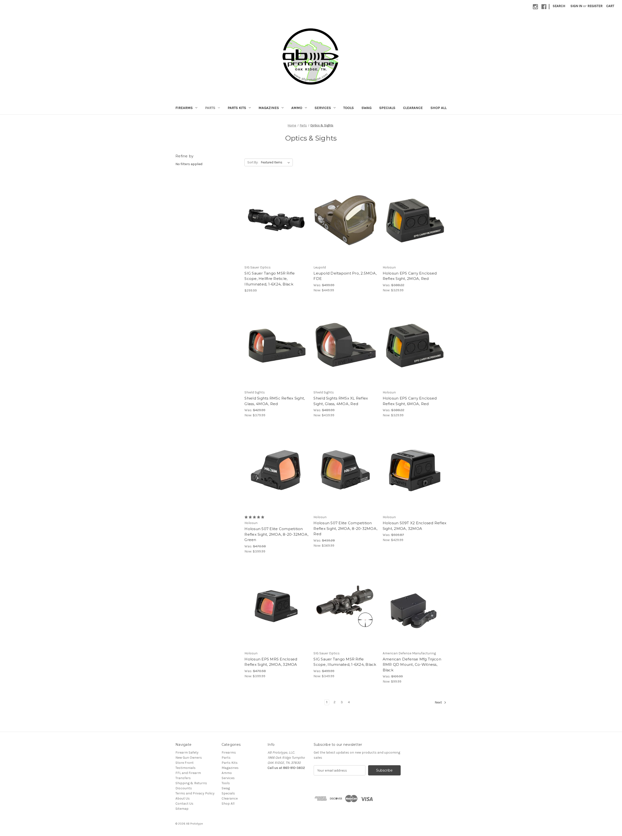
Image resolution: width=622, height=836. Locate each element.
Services (323, 108)
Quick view (275, 211)
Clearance (413, 108)
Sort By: (252, 162)
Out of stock (345, 229)
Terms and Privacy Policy (195, 793)
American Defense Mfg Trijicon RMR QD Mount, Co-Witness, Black (412, 664)
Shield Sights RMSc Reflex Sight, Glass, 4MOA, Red (274, 401)
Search (559, 6)
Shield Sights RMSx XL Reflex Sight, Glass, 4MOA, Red (340, 401)
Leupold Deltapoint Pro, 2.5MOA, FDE (345, 276)
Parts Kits (237, 108)
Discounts (183, 788)
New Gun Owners (188, 758)
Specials (387, 108)
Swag (366, 108)
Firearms (184, 108)
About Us (182, 798)
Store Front (184, 763)
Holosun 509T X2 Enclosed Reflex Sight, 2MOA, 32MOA (415, 526)
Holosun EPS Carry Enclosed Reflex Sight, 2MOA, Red (410, 276)
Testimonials (185, 768)
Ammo (296, 108)
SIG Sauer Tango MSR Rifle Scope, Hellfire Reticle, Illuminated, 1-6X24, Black (269, 278)
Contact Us (184, 803)
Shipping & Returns (191, 783)
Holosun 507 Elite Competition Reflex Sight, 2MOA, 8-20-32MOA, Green (276, 534)
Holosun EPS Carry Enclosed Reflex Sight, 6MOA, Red (410, 401)
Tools (348, 108)
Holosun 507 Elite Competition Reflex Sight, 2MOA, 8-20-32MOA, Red (345, 528)
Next (439, 703)
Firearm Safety (187, 752)
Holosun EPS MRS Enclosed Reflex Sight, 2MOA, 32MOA (270, 662)
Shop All (439, 108)
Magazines (269, 108)
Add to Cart (276, 229)
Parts (210, 108)
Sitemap (182, 809)
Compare (275, 220)
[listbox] (276, 162)
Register (595, 6)
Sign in (576, 6)
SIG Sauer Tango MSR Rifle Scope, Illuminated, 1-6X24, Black (344, 662)
